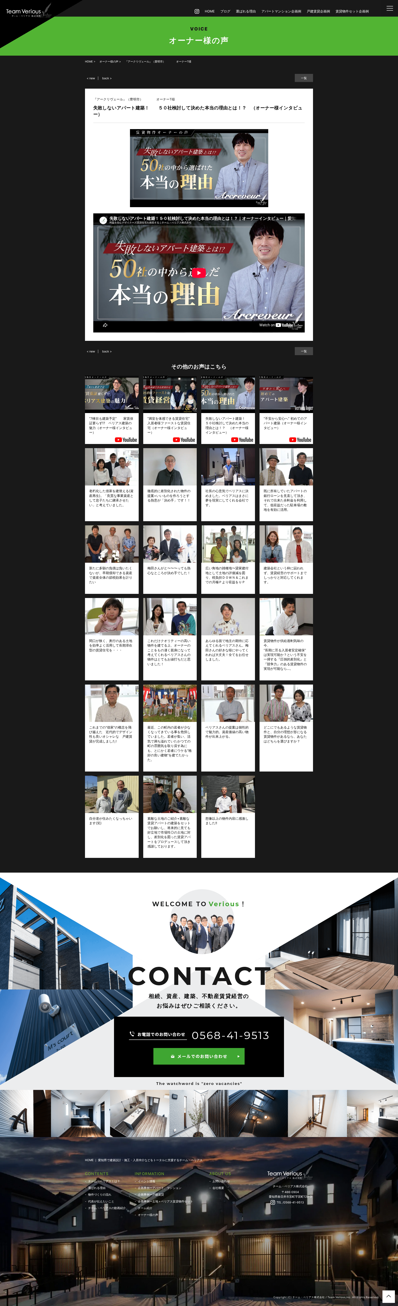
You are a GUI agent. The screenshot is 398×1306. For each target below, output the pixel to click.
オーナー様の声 (148, 1215)
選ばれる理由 (246, 11)
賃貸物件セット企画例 (352, 11)
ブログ (225, 11)
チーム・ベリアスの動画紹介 (107, 1208)
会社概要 (218, 1188)
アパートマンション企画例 (281, 11)
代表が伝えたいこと (101, 1201)
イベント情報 (146, 1181)
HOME (210, 11)
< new (91, 78)
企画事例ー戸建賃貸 (151, 1194)
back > (107, 78)
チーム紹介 (145, 1208)
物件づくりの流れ (99, 1194)
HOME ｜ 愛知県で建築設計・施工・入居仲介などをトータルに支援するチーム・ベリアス (144, 1160)
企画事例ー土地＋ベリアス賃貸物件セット (165, 1201)
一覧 (304, 78)
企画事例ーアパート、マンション (159, 1188)
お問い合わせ (221, 1181)
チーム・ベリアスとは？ (104, 1181)
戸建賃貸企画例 (318, 11)
